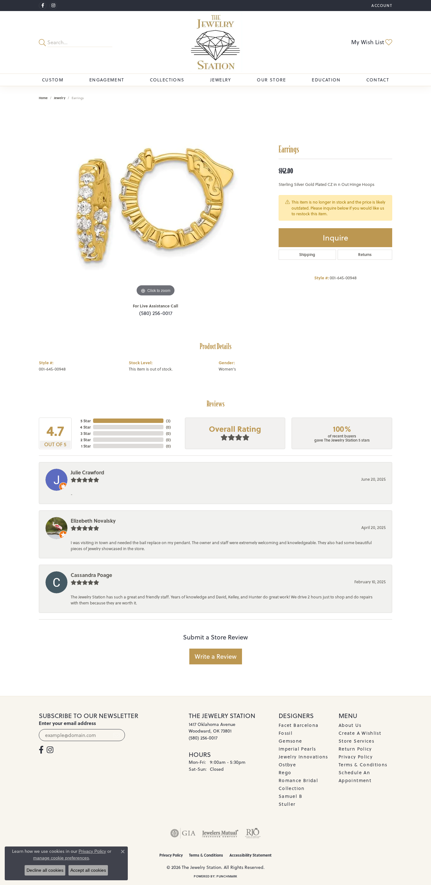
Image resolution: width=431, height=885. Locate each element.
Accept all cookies (88, 870)
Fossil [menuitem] (285, 733)
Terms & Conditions (363, 764)
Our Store (271, 80)
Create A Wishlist (360, 733)
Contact (377, 80)
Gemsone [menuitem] (290, 741)
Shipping (307, 254)
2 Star (85, 439)
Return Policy (355, 748)
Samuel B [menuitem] (290, 796)
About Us (350, 725)
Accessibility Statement (250, 855)
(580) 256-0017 (155, 313)
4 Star (85, 427)
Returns (365, 254)
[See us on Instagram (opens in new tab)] (53, 5)
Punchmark (226, 876)
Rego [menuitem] (285, 772)
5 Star (85, 421)
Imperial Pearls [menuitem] (297, 748)
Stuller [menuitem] (287, 804)
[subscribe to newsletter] (116, 735)
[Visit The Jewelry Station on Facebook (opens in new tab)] (42, 5)
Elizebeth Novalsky (93, 520)
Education (326, 80)
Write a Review (216, 656)
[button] (381, 5)
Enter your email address (67, 723)
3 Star (85, 433)
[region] (155, 203)
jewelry (59, 98)
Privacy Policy (356, 756)
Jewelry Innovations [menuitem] (303, 756)
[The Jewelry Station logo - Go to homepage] (215, 42)
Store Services (356, 741)
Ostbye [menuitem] (287, 764)
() (168, 421)
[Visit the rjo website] (253, 833)
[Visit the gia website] (183, 833)
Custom (52, 80)
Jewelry (220, 80)
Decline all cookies (45, 870)
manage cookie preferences (61, 857)
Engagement (106, 80)
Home (43, 98)
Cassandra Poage (91, 575)
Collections (167, 80)
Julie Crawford (87, 472)
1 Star (86, 446)
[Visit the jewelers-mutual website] (220, 833)
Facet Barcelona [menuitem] (298, 725)
